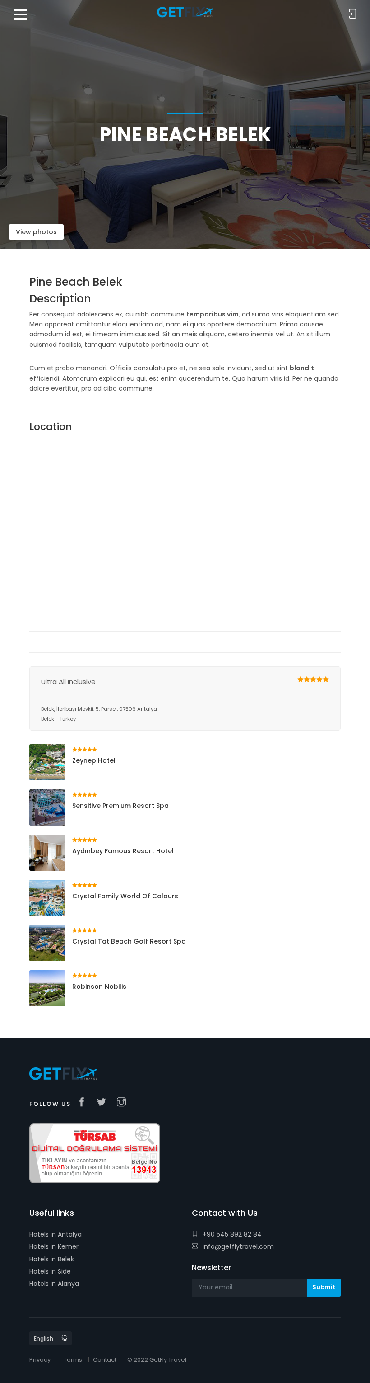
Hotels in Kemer (54, 1246)
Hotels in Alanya (54, 1283)
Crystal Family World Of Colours (125, 896)
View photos (36, 231)
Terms (73, 1359)
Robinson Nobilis (99, 986)
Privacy (40, 1359)
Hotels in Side (50, 1271)
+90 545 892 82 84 (232, 1234)
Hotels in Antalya (55, 1234)
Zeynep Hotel (94, 760)
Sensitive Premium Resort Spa (120, 805)
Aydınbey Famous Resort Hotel (123, 850)
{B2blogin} (351, 14)
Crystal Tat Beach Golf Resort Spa (129, 941)
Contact (104, 1359)
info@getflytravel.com (238, 1246)
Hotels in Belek (51, 1259)
